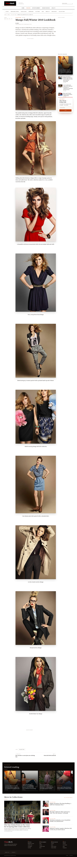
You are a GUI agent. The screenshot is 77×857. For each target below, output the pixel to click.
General (64, 843)
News (9, 14)
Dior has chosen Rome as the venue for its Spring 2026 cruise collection (17, 826)
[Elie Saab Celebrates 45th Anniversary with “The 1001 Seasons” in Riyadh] (46, 812)
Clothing (37, 11)
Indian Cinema (53, 846)
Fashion (52, 843)
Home (5, 14)
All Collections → (68, 797)
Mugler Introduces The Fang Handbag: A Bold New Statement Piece (60, 804)
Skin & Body (54, 11)
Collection (21, 749)
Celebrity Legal (42, 846)
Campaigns (30, 11)
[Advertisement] (35, 47)
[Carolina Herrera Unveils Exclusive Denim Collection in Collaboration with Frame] (12, 781)
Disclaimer (71, 855)
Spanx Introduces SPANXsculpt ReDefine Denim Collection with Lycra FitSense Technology (29, 786)
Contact (14, 852)
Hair (43, 11)
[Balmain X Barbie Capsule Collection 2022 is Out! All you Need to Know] (46, 829)
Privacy (67, 855)
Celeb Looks (23, 11)
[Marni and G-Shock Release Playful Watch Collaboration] (64, 781)
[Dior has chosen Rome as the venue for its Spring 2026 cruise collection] (22, 812)
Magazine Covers (15, 11)
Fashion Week (53, 847)
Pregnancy (65, 847)
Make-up (48, 11)
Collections (62, 11)
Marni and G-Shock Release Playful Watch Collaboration (64, 787)
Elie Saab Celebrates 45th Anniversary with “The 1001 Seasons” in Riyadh (60, 812)
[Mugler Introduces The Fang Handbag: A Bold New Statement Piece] (46, 804)
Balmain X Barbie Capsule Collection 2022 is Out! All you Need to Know (61, 829)
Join (65, 110)
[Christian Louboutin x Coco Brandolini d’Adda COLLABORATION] (46, 820)
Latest (7, 11)
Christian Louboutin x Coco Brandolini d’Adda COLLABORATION (60, 820)
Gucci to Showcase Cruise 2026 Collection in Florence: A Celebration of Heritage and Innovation (46, 786)
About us (7, 852)
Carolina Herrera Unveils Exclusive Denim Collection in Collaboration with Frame (12, 787)
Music (40, 847)
